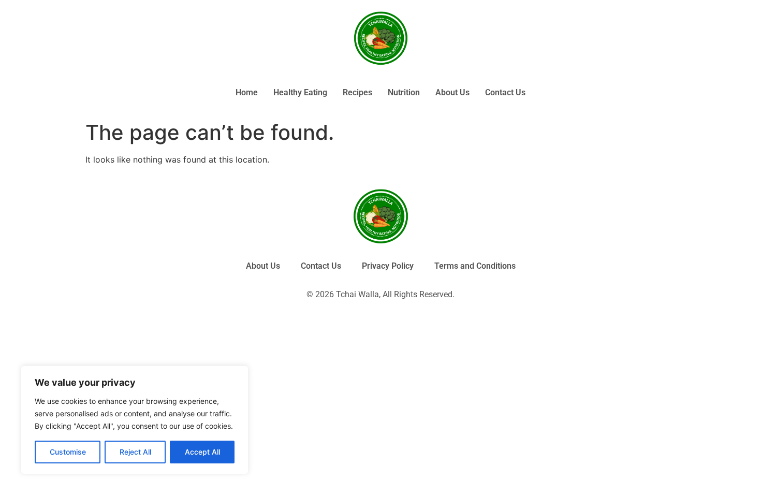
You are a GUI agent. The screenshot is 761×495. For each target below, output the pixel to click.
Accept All (202, 451)
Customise (68, 451)
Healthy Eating (300, 92)
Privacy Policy (388, 266)
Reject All (135, 451)
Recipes (357, 92)
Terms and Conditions (475, 266)
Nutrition (404, 92)
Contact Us (505, 92)
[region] (134, 420)
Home (247, 92)
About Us (452, 92)
